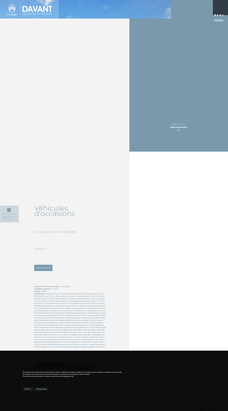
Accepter (27, 389)
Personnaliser (41, 389)
